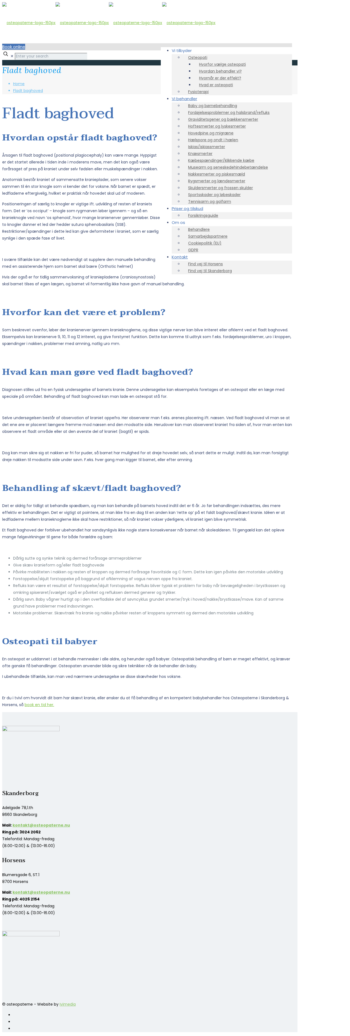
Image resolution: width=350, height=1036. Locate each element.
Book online (13, 47)
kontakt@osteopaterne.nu (41, 825)
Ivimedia (68, 1004)
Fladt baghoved (28, 90)
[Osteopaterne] (108, 22)
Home (19, 84)
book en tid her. (39, 704)
